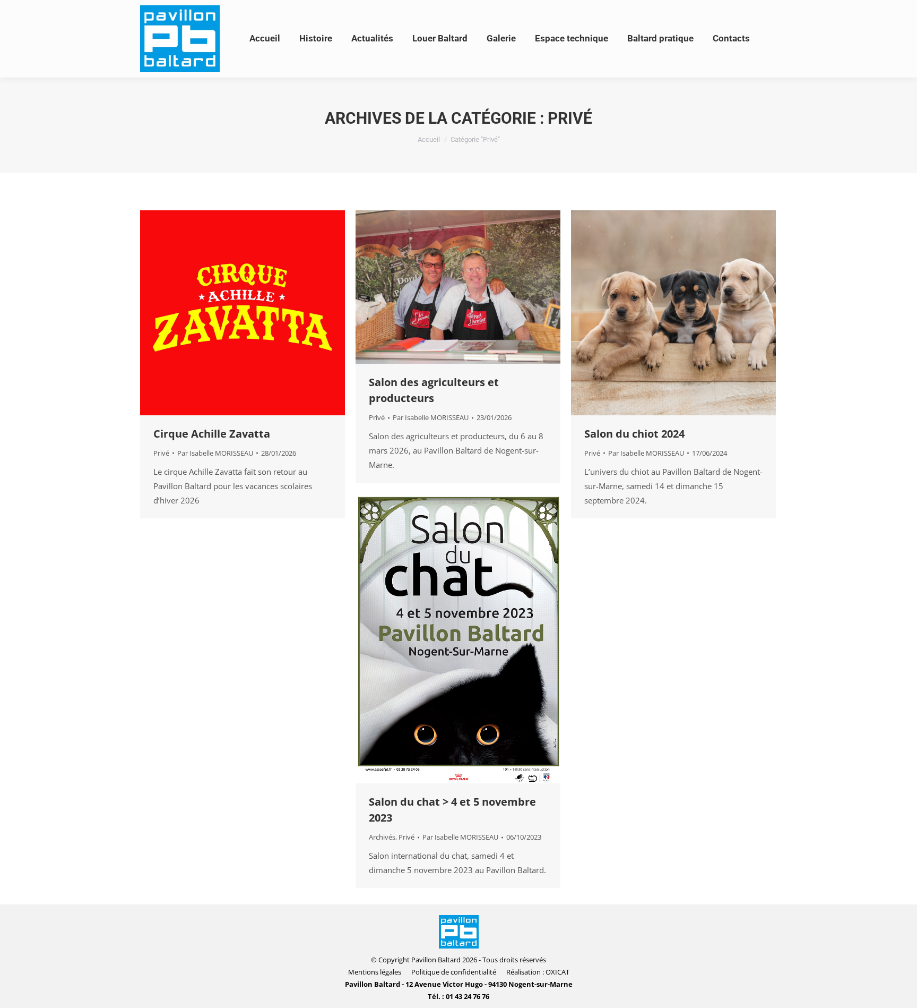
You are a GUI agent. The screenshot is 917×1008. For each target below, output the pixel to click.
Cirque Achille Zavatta (211, 433)
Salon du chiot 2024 (634, 433)
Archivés (382, 837)
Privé (161, 453)
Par (215, 453)
